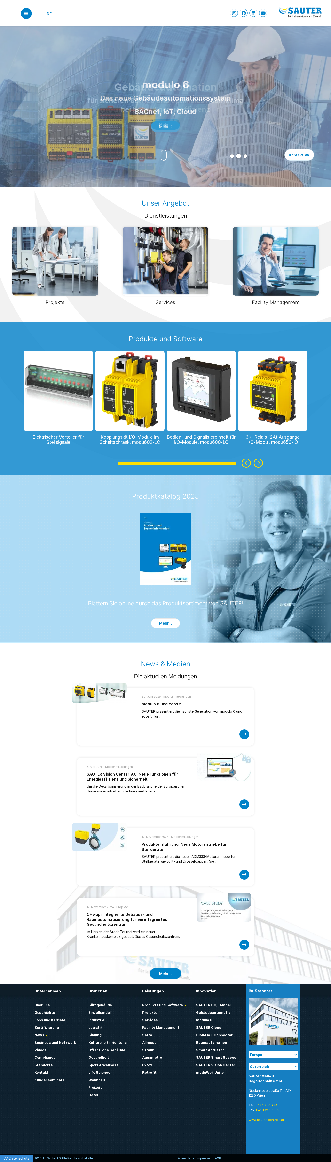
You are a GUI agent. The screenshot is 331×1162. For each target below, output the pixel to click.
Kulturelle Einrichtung (107, 1042)
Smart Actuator (210, 1050)
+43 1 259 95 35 (267, 1110)
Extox (147, 1065)
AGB (218, 1158)
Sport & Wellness (103, 1065)
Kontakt (297, 154)
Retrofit (149, 1072)
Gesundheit (98, 1057)
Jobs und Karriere (49, 1020)
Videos (40, 1050)
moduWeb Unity (210, 1072)
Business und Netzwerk (55, 1042)
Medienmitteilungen (177, 696)
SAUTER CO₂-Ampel (213, 1005)
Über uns (42, 1005)
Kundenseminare (49, 1080)
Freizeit (95, 1087)
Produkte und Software (165, 339)
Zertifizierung (46, 1027)
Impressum (205, 1158)
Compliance (44, 1057)
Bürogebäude (100, 1005)
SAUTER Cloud (208, 1027)
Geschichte (44, 1012)
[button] (232, 156)
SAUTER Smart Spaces (216, 1057)
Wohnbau (96, 1080)
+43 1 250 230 (266, 1105)
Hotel (93, 1095)
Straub (148, 1050)
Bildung (95, 1035)
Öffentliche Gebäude (106, 1050)
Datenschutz (185, 1158)
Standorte (43, 1065)
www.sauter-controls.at (266, 1120)
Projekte (122, 907)
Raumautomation (211, 1042)
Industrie (96, 1020)
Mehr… (165, 126)
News (39, 1035)
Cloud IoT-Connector (214, 1035)
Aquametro (152, 1057)
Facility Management (160, 1027)
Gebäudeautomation (214, 1012)
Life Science (99, 1072)
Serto (147, 1035)
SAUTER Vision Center (215, 1065)
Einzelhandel (99, 1012)
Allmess (149, 1042)
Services (150, 1020)
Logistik (95, 1027)
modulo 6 (204, 1020)
